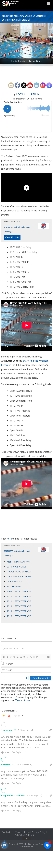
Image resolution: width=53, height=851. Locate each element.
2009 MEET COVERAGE (19, 591)
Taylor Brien (27, 93)
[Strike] (14, 657)
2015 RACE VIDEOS (17, 566)
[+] (37, 657)
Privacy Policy (39, 832)
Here (9, 538)
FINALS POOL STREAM (19, 571)
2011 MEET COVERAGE (19, 601)
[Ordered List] (17, 657)
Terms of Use (22, 700)
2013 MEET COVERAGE (19, 611)
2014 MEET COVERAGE (19, 616)
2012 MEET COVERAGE (19, 606)
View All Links (12, 237)
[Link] (31, 657)
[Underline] (10, 657)
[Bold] (4, 657)
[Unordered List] (20, 657)
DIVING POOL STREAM (19, 576)
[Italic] (7, 657)
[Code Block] (27, 657)
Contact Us (7, 832)
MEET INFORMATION (18, 561)
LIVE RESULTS (14, 581)
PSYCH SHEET (14, 586)
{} (34, 657)
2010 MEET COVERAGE (19, 596)
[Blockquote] (24, 657)
